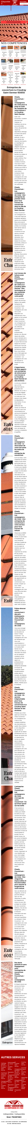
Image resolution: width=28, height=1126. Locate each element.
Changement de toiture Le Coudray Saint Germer (4, 1085)
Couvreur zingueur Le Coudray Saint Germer (23, 1071)
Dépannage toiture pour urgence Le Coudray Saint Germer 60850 (24, 1083)
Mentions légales (16, 1123)
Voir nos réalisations (13, 22)
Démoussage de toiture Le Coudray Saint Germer (10, 1066)
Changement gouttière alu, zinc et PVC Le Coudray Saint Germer (17, 1073)
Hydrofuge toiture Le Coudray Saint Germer (4, 1075)
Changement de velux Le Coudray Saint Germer (17, 1084)
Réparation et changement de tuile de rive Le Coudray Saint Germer (10, 1077)
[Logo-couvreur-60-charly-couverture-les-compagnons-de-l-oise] (14, 1104)
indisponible (5, 6)
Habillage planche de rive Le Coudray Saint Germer (3, 1066)
